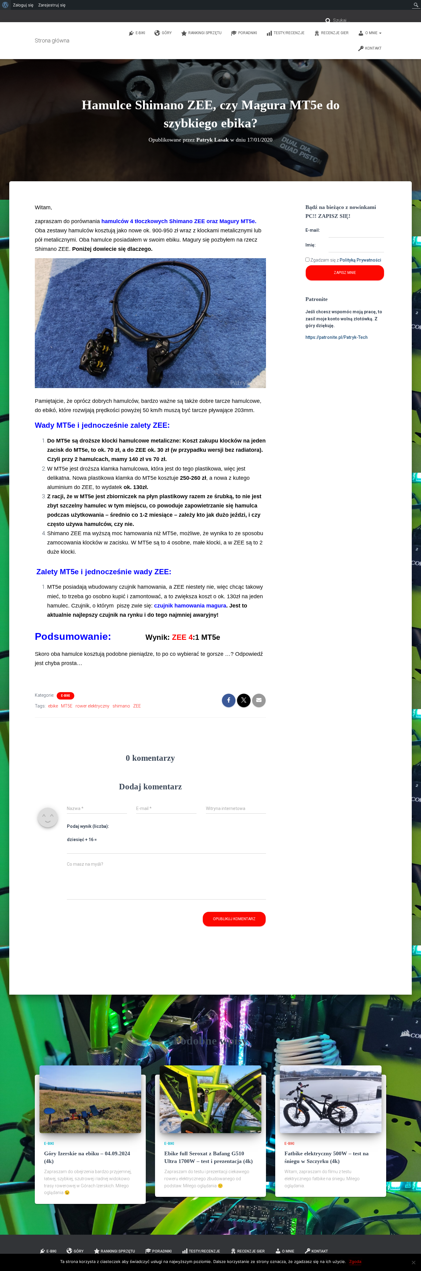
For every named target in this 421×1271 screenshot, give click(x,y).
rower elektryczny (92, 706)
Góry (167, 33)
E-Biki (140, 33)
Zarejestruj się (52, 4)
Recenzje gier (335, 33)
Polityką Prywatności (360, 260)
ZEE (137, 706)
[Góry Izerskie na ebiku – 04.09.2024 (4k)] (90, 1098)
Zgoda (355, 1261)
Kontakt (373, 48)
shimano (121, 706)
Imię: (310, 245)
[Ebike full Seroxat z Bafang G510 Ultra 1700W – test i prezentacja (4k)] (210, 1098)
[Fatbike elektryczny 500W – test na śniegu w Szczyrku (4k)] (331, 1098)
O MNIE (371, 33)
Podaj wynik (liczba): (88, 826)
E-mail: (312, 230)
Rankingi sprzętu (205, 33)
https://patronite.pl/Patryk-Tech (336, 337)
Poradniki (247, 33)
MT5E (66, 706)
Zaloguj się (23, 4)
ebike (53, 706)
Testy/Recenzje (289, 33)
